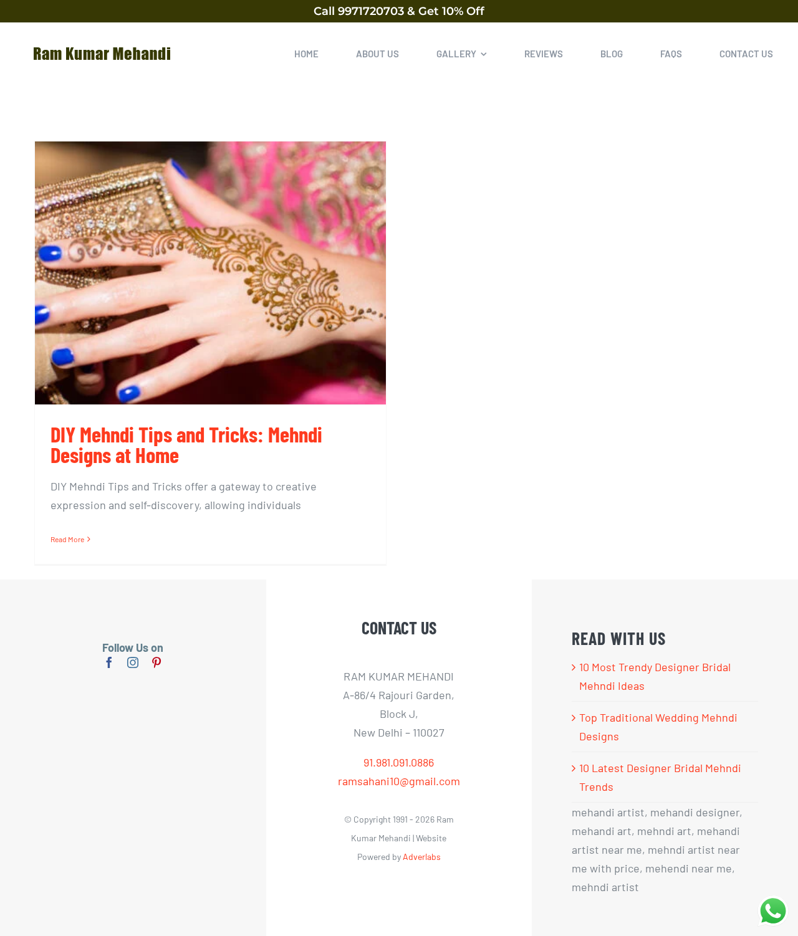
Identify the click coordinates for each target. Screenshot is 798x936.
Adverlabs (422, 856)
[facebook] (109, 662)
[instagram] (132, 662)
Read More (67, 539)
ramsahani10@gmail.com (399, 781)
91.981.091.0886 (398, 762)
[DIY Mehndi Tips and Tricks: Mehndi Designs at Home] (210, 272)
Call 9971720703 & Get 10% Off (399, 11)
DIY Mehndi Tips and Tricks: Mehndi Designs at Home (186, 444)
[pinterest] (156, 662)
